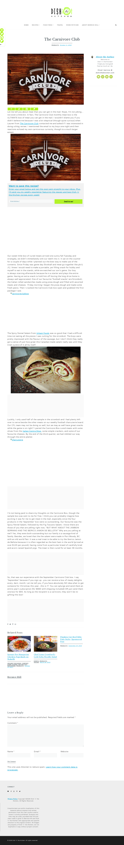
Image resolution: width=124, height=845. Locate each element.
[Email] (15, 624)
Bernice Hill (14, 677)
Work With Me (72, 25)
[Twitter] (19, 109)
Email (37, 752)
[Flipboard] (34, 109)
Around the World (14, 663)
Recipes (35, 25)
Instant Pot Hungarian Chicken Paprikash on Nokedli (18, 657)
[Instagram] (102, 76)
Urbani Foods (42, 333)
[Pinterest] (11, 109)
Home (26, 25)
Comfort (25, 663)
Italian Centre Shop (32, 431)
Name (10, 752)
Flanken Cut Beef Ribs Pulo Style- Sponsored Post (71, 639)
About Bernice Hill (90, 25)
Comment (12, 723)
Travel (60, 25)
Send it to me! (68, 201)
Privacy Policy (13, 799)
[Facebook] (26, 109)
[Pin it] (12, 624)
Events (36, 661)
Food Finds (47, 25)
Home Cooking (12, 664)
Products (55, 45)
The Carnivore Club (29, 124)
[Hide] (0, 44)
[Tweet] (10, 624)
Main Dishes (11, 666)
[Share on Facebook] (7, 624)
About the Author (105, 57)
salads (36, 662)
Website (64, 752)
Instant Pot (22, 664)
